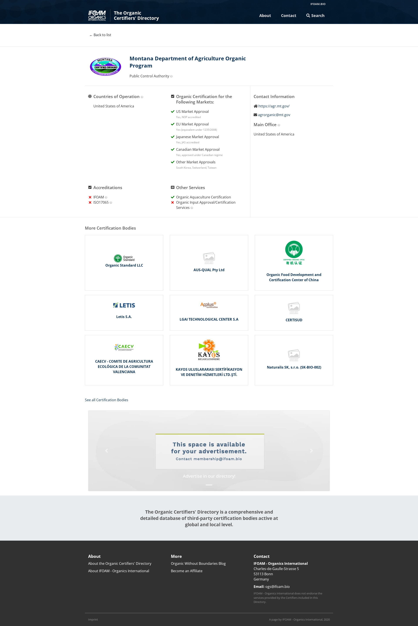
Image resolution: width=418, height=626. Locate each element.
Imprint (93, 619)
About (265, 15)
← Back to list (100, 34)
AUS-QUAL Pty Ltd (209, 269)
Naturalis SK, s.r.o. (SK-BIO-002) (294, 367)
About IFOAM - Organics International (118, 570)
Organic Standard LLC (124, 265)
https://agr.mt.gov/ (274, 106)
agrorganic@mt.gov (274, 114)
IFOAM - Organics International (302, 619)
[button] (106, 451)
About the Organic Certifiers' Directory (119, 563)
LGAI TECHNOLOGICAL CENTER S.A (209, 319)
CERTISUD (294, 320)
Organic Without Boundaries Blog (198, 563)
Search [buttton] (317, 15)
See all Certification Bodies (106, 400)
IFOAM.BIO (317, 4)
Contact (288, 15)
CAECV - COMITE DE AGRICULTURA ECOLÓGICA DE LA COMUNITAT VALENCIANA (124, 366)
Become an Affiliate (186, 570)
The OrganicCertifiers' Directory (136, 15)
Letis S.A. (124, 316)
